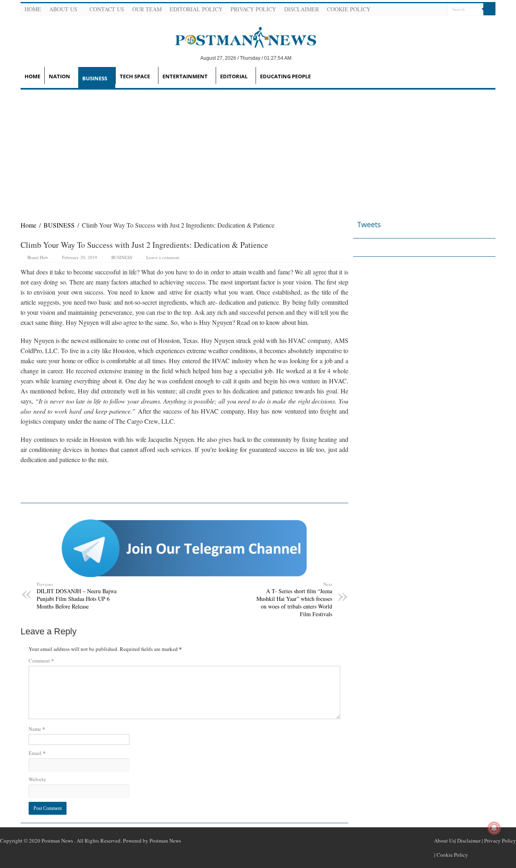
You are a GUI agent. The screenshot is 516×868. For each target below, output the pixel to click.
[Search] (489, 9)
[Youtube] (431, 10)
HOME (32, 76)
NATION (59, 76)
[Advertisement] (258, 150)
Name (37, 728)
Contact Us (106, 9)
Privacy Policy (253, 9)
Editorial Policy (196, 9)
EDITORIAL (234, 76)
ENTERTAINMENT (185, 76)
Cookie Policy (348, 9)
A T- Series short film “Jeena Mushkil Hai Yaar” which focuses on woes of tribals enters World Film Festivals (294, 599)
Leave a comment (162, 257)
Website (37, 779)
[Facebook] (411, 10)
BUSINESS (94, 78)
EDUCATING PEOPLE (285, 76)
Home (33, 9)
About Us (63, 9)
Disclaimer (301, 9)
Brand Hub (37, 257)
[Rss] (401, 10)
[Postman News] (239, 36)
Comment (41, 660)
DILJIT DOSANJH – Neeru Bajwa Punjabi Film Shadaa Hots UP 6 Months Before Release (77, 595)
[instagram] (440, 10)
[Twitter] (421, 10)
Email (37, 753)
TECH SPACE (135, 76)
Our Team (147, 9)
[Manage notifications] (494, 828)
